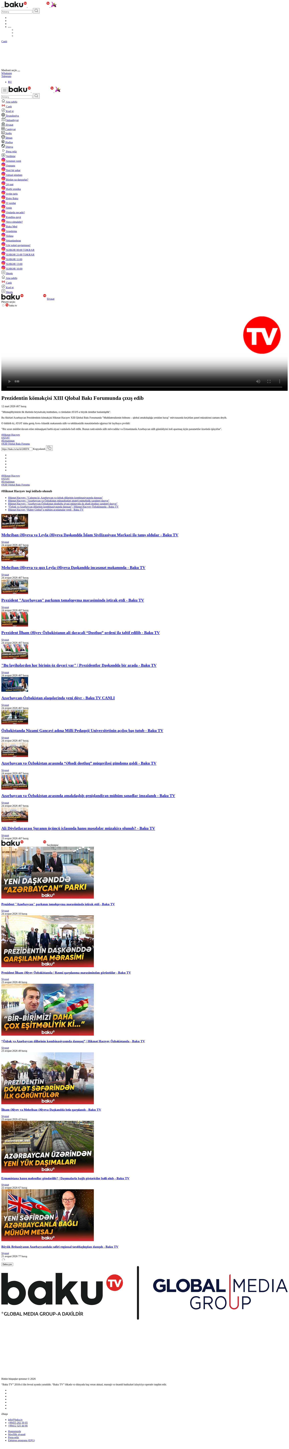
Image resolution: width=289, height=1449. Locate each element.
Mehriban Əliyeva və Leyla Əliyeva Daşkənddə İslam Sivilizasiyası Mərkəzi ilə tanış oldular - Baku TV (89, 535)
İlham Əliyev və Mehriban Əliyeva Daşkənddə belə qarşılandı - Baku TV (51, 1109)
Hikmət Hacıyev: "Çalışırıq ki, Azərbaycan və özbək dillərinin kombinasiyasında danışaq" (55, 497)
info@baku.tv (15, 1419)
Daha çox (7, 1264)
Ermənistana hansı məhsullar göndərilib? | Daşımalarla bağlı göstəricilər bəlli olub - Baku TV (65, 1178)
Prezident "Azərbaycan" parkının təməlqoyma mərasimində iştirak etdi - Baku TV (72, 600)
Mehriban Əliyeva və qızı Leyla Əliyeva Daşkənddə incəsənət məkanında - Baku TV (73, 567)
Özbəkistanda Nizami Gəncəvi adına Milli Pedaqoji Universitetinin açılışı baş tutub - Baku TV (82, 730)
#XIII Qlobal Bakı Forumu (15, 443)
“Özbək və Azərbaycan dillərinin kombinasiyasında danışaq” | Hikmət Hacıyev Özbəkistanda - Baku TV (63, 506)
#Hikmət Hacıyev (10, 434)
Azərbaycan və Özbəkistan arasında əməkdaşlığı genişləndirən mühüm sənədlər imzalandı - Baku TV (88, 795)
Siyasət (50, 298)
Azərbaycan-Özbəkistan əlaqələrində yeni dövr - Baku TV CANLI (58, 698)
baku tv (13, 305)
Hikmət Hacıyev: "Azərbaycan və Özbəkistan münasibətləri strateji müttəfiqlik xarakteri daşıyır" (58, 500)
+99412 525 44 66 (18, 1425)
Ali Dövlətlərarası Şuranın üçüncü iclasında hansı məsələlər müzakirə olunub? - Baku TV (78, 828)
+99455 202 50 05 (18, 1422)
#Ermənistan (8, 440)
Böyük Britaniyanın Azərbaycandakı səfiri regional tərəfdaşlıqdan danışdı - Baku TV (59, 1247)
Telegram (6, 76)
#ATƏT (5, 437)
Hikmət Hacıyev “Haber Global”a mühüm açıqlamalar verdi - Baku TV (46, 509)
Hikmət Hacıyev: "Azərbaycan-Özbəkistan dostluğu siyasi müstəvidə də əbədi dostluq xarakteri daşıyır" (63, 503)
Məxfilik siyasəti (16, 1434)
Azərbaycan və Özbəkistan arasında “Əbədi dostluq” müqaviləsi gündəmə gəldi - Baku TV (78, 763)
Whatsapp (6, 73)
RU (10, 81)
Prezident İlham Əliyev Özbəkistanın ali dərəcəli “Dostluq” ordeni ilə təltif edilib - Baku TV (80, 632)
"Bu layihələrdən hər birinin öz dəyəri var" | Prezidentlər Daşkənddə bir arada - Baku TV (79, 665)
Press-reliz (13, 1437)
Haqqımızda (14, 1431)
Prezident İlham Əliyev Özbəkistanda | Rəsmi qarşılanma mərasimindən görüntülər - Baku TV (66, 972)
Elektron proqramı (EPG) (21, 1440)
